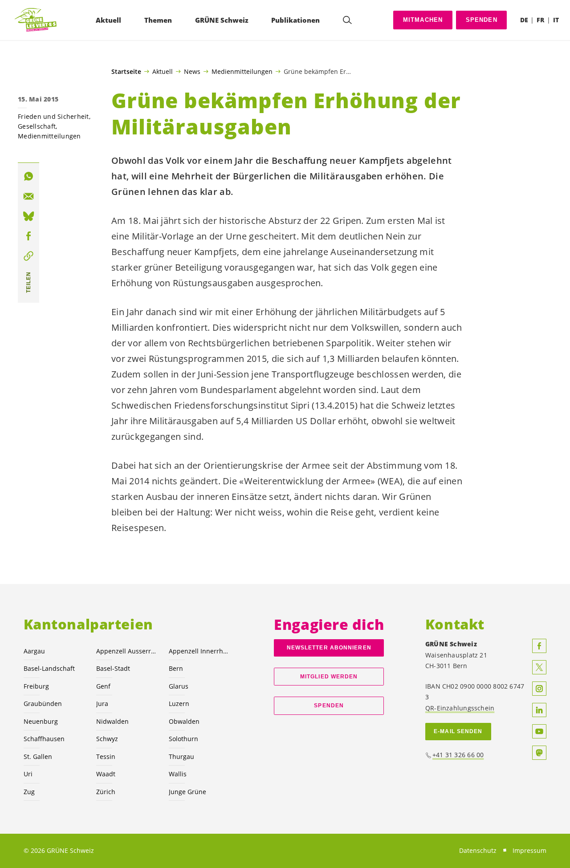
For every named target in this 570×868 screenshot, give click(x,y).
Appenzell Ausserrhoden (127, 651)
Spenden (481, 19)
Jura (102, 703)
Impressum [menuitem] (529, 850)
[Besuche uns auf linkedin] (539, 710)
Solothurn (183, 738)
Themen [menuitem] (158, 20)
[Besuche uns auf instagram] (539, 688)
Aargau (34, 651)
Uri (28, 774)
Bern (176, 668)
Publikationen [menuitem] (295, 20)
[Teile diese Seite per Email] (28, 196)
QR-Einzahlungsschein (459, 708)
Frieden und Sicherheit (53, 116)
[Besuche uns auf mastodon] (539, 753)
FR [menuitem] (540, 20)
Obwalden (184, 721)
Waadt (105, 774)
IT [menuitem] (556, 20)
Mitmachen (423, 19)
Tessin (105, 756)
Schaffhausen (44, 738)
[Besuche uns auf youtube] (539, 731)
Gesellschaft (37, 126)
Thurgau (181, 756)
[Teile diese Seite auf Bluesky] (28, 216)
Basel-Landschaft (49, 668)
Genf (103, 686)
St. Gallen (38, 756)
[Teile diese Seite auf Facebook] (28, 236)
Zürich (105, 791)
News (192, 71)
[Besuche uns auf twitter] (539, 667)
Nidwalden (112, 721)
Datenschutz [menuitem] (478, 850)
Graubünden (43, 703)
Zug (29, 791)
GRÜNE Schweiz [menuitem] (221, 20)
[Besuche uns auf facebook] (539, 646)
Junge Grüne (187, 791)
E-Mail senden (458, 731)
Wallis (178, 774)
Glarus (178, 686)
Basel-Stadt (113, 668)
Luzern (179, 703)
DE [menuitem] (524, 20)
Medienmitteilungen (242, 71)
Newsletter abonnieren (329, 648)
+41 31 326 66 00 (458, 754)
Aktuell (162, 71)
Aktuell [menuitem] (108, 20)
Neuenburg (41, 721)
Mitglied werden (329, 676)
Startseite (126, 72)
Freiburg (36, 686)
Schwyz (107, 738)
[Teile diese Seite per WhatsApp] (28, 177)
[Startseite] (36, 20)
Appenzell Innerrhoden (200, 651)
